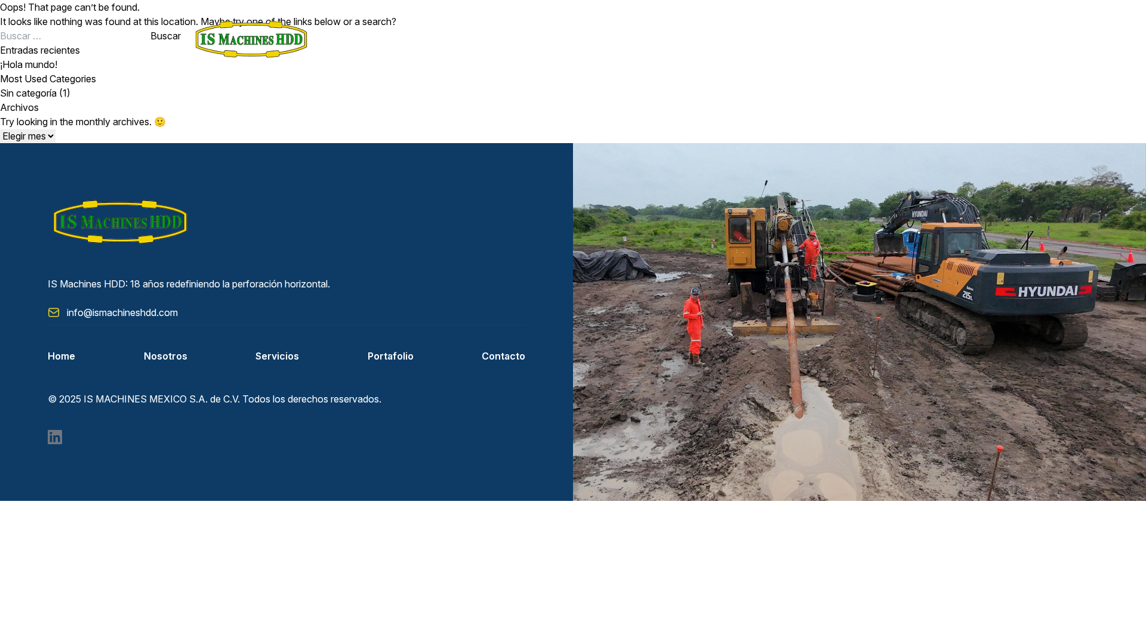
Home (61, 356)
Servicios (277, 356)
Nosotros (165, 356)
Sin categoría (28, 93)
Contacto (503, 356)
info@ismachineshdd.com (122, 312)
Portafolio (391, 356)
